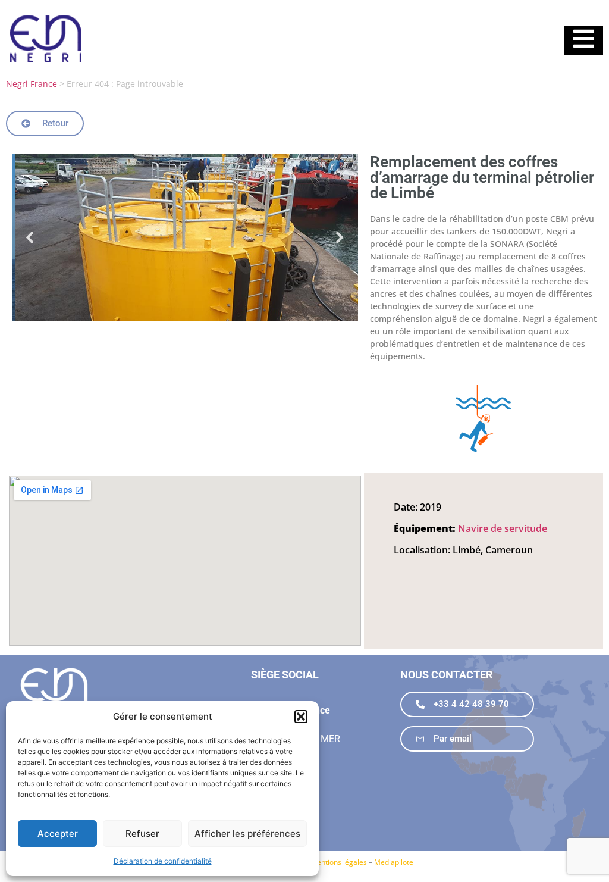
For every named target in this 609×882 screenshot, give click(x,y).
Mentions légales (338, 862)
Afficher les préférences (247, 833)
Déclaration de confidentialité (163, 860)
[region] (185, 237)
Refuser (142, 833)
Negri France (31, 83)
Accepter (57, 833)
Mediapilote (393, 862)
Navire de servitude (502, 528)
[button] (301, 717)
